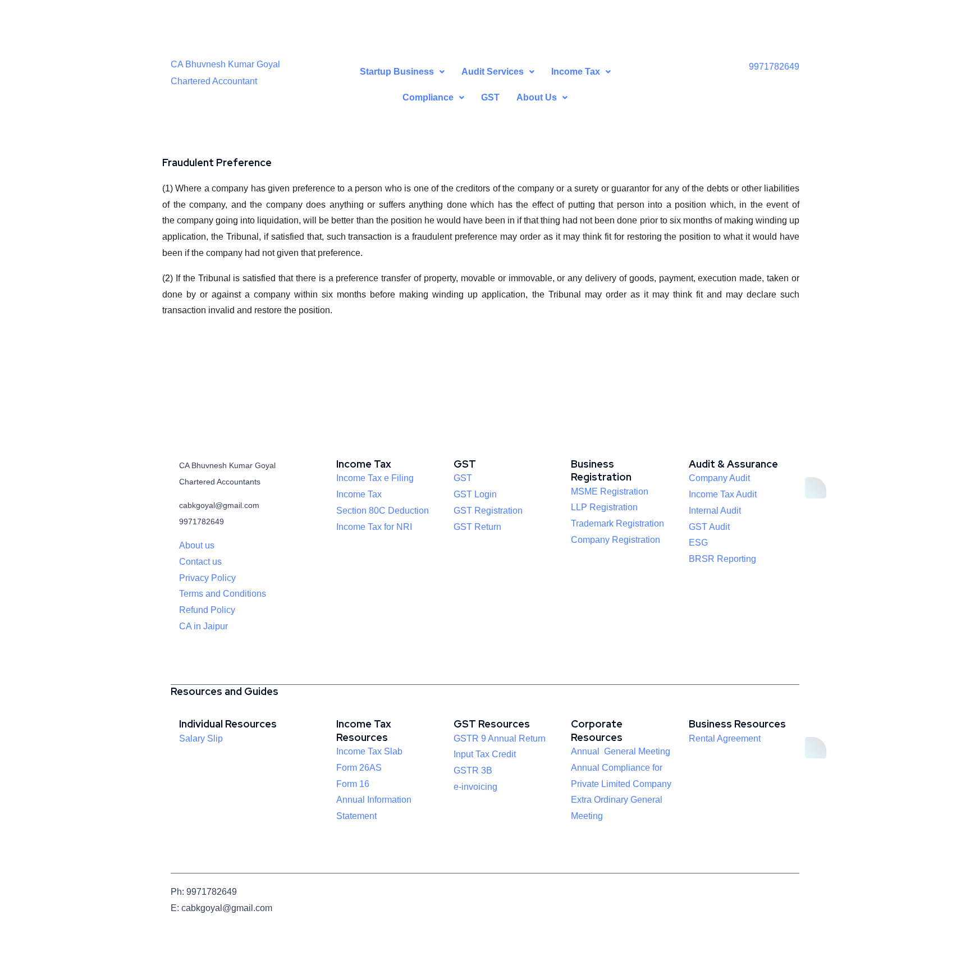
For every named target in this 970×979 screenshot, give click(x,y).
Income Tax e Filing (375, 478)
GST (490, 97)
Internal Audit (715, 510)
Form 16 (352, 784)
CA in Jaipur (203, 626)
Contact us (200, 561)
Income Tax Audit (723, 494)
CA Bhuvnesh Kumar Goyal (225, 64)
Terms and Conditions (222, 593)
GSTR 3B (473, 770)
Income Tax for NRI (374, 527)
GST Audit (709, 527)
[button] (402, 72)
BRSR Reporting (722, 559)
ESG (698, 542)
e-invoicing (475, 787)
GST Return (477, 527)
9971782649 (774, 66)
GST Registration (488, 510)
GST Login (475, 494)
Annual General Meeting (620, 751)
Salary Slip (201, 738)
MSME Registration (609, 491)
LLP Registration (604, 507)
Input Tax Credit (485, 754)
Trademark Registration (617, 523)
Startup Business (397, 71)
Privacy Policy (207, 578)
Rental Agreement (725, 738)
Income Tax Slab (369, 751)
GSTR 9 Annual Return (500, 738)
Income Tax (359, 494)
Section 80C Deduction (382, 510)
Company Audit (719, 478)
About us (196, 545)
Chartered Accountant (214, 81)
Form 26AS (359, 767)
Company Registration (615, 540)
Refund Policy (207, 610)
